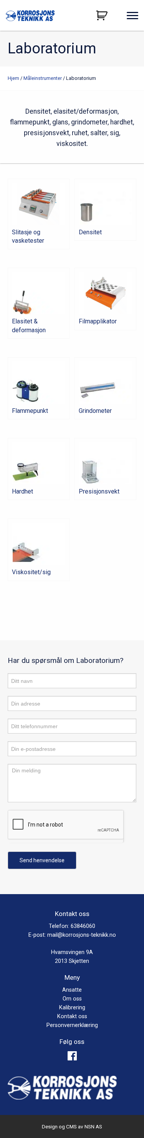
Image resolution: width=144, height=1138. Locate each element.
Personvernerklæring (72, 1025)
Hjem (13, 78)
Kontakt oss (72, 1016)
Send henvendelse (42, 860)
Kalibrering (72, 1007)
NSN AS (93, 1126)
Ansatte (72, 990)
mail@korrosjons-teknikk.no (81, 935)
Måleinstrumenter (42, 78)
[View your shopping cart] (102, 15)
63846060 (83, 926)
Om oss (72, 999)
